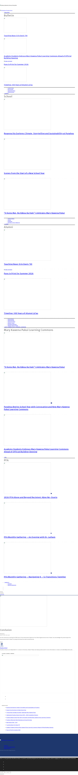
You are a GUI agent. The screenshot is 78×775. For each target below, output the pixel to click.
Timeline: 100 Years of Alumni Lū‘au (18, 85)
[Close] (1, 772)
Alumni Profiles (11, 90)
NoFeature (2, 633)
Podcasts (10, 221)
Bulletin (7, 12)
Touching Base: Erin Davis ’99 (15, 36)
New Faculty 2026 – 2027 (11, 722)
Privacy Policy (7, 748)
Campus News (11, 218)
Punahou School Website (14, 222)
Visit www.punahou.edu (9, 747)
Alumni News (11, 319)
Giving (9, 220)
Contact (7, 582)
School (7, 93)
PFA (5, 457)
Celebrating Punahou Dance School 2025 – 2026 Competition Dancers (22, 715)
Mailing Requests (12, 585)
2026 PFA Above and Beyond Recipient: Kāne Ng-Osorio (30, 497)
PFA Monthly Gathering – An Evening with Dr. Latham (29, 537)
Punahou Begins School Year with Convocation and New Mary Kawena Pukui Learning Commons (28, 717)
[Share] (3, 772)
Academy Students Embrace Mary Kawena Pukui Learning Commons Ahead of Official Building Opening (29, 727)
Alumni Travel (11, 323)
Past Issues (10, 89)
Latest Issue (11, 88)
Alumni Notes (11, 92)
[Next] (3, 774)
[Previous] (1, 774)
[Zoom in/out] (9, 772)
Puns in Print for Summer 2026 (16, 64)
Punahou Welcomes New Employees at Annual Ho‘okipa (19, 720)
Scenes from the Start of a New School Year (24, 173)
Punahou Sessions (12, 324)
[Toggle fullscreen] (6, 772)
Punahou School (3, 648)
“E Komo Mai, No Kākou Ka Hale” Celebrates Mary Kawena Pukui (34, 213)
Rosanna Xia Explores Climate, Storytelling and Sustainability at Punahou (39, 133)
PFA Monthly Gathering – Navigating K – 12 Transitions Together (35, 577)
